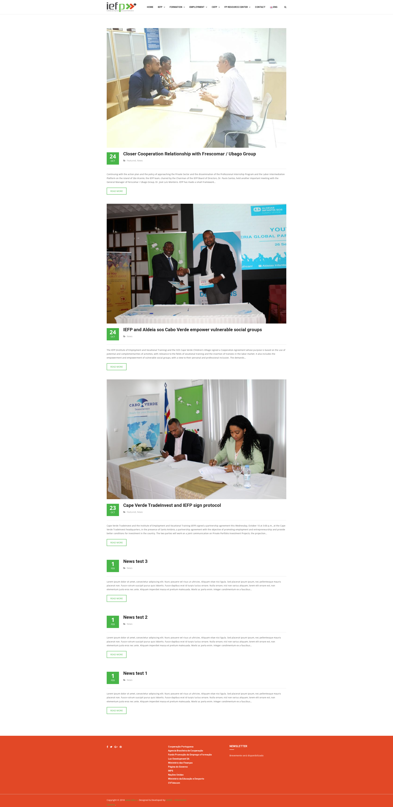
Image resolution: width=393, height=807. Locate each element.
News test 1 (135, 673)
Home (150, 7)
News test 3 (135, 561)
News (140, 160)
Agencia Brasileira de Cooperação (185, 750)
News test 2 (135, 617)
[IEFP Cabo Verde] (107, 746)
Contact (260, 7)
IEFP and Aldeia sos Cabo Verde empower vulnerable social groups (192, 329)
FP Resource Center (236, 7)
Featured (131, 160)
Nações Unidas (176, 775)
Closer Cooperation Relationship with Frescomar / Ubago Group (189, 153)
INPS (170, 771)
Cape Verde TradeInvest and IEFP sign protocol (172, 505)
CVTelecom (174, 783)
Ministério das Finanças (180, 763)
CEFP (214, 7)
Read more (116, 191)
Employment (196, 7)
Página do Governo (178, 767)
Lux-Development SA (178, 759)
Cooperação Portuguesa (180, 746)
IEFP (160, 7)
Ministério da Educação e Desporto (186, 779)
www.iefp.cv (131, 800)
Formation (176, 7)
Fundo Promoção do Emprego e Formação (190, 754)
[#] (111, 746)
